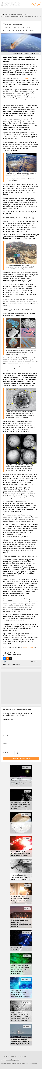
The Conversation (29, 647)
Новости (12, 14)
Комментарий (9, 719)
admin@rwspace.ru (12, 1060)
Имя (5, 736)
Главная (4, 14)
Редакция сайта (7, 1063)
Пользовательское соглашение (25, 1063)
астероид (24, 78)
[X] (10, 658)
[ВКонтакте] (4, 658)
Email (5, 744)
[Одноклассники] (7, 658)
